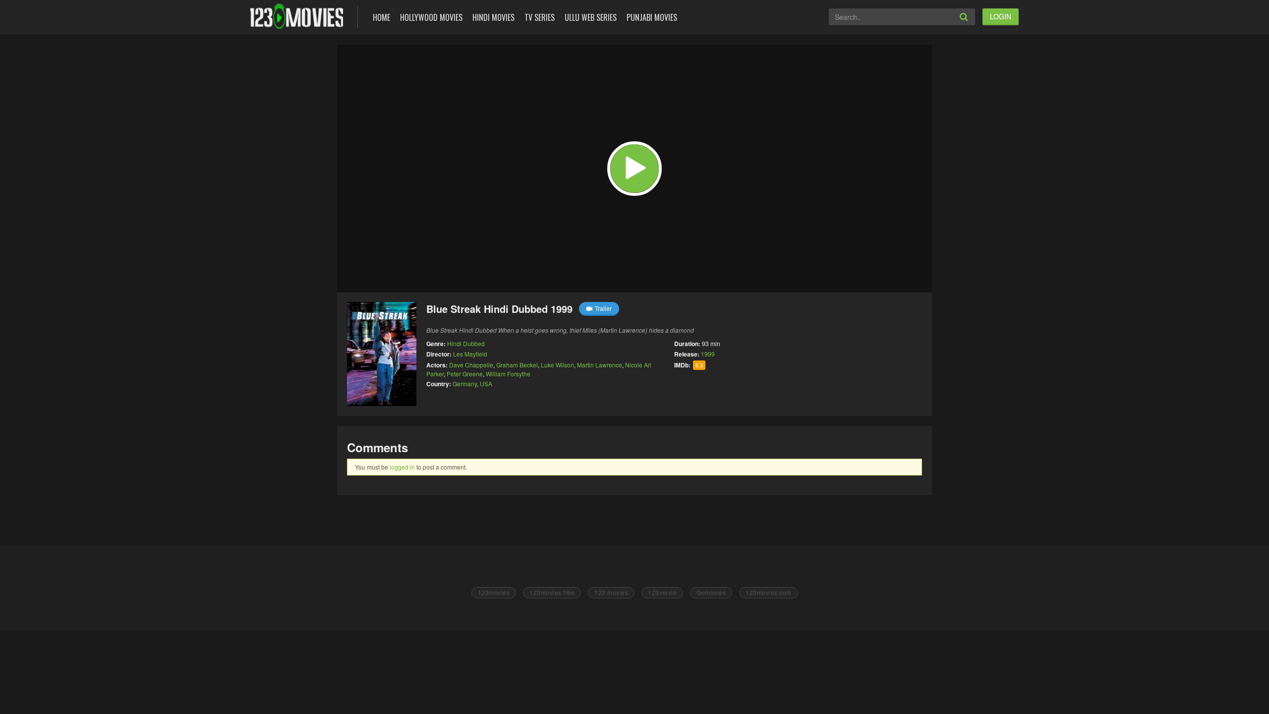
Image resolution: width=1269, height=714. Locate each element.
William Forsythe (508, 373)
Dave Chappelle (471, 364)
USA (486, 383)
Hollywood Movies (431, 17)
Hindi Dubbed (466, 343)
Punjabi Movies (652, 17)
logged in (402, 467)
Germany (465, 383)
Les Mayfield (470, 354)
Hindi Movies (493, 17)
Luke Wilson (557, 364)
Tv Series (539, 17)
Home (381, 17)
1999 (708, 354)
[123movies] (296, 16)
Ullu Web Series (591, 17)
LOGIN (1000, 16)
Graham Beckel (517, 364)
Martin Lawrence (599, 364)
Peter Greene (465, 373)
